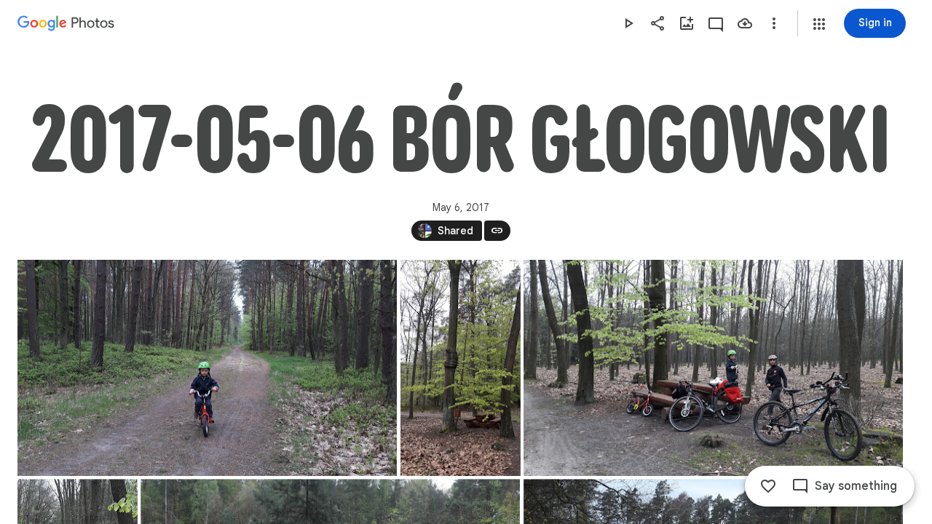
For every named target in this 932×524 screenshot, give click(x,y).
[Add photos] (686, 23)
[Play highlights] (628, 23)
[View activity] (715, 23)
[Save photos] (744, 23)
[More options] (774, 23)
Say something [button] (856, 486)
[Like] (768, 486)
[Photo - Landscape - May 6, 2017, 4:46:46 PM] (713, 368)
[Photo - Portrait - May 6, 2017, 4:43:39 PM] (460, 368)
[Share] (657, 23)
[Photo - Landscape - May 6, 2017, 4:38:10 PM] (207, 368)
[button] (819, 24)
